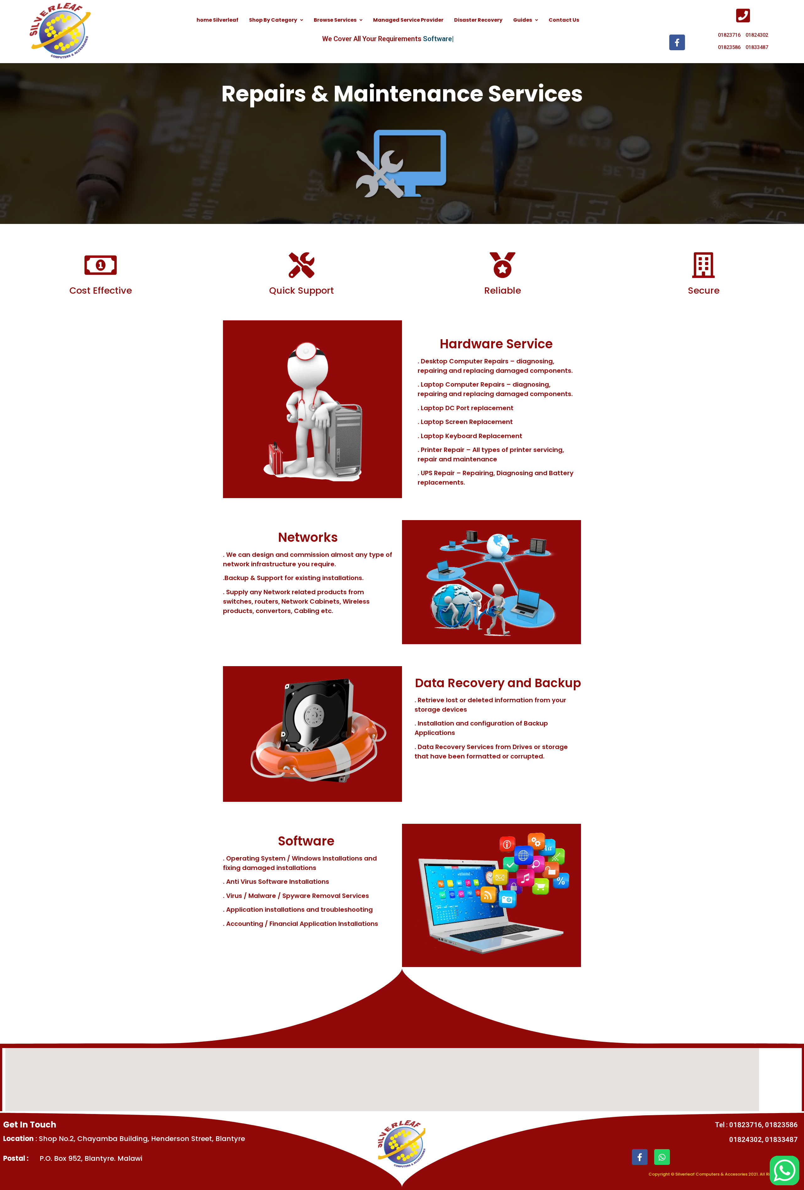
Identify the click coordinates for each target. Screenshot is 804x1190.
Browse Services (335, 20)
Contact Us (564, 20)
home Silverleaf (217, 20)
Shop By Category (273, 20)
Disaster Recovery (478, 20)
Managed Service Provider (408, 20)
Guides (522, 20)
